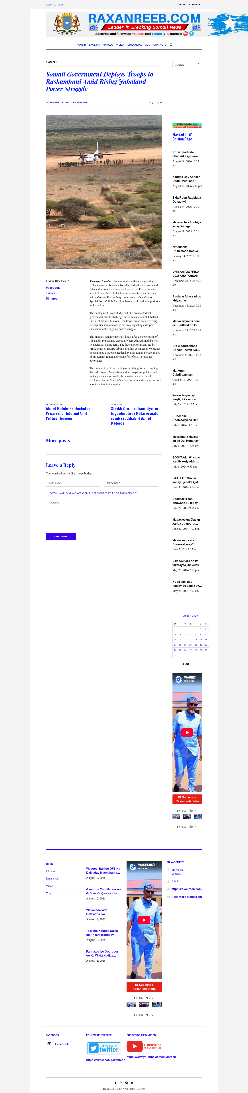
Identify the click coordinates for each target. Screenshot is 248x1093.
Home (49, 863)
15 (201, 640)
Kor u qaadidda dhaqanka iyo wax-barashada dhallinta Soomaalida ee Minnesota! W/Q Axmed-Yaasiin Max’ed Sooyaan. (186, 154)
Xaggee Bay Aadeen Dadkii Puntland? (186, 178)
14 (196, 640)
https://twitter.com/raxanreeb (105, 1060)
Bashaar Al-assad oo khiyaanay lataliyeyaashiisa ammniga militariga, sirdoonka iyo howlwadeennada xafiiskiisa (186, 299)
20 (190, 645)
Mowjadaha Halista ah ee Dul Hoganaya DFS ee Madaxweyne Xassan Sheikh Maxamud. (186, 439)
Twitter (50, 293)
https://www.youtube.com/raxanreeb (151, 1056)
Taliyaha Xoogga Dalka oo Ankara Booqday (102, 932)
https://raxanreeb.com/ (186, 889)
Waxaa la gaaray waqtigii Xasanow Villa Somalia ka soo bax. (186, 397)
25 (180, 650)
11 (180, 640)
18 (180, 645)
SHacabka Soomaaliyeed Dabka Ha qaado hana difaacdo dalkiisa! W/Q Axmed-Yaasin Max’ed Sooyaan (187, 418)
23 (206, 645)
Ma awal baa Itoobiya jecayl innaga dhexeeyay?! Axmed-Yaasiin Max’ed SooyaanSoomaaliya (187, 224)
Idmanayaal (52, 878)
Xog (48, 893)
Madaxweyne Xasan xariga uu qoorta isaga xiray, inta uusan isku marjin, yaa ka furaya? (186, 522)
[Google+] (121, 1083)
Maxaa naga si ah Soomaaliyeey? (184, 542)
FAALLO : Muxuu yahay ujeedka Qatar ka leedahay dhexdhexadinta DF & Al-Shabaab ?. (186, 480)
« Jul (185, 663)
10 (175, 640)
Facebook (53, 287)
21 (196, 645)
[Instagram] (126, 1083)
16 (206, 640)
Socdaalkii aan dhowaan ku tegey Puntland (185, 501)
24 (175, 650)
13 (190, 640)
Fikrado (50, 871)
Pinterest (52, 298)
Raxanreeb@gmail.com (187, 896)
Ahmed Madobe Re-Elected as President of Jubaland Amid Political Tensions (68, 413)
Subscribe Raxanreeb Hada (187, 799)
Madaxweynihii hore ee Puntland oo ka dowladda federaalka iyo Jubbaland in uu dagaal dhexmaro (186, 323)
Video (49, 886)
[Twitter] (132, 1083)
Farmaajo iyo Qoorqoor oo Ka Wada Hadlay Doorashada (102, 954)
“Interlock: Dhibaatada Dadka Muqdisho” (185, 249)
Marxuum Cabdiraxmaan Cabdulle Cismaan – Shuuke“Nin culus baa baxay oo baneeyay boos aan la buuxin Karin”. (186, 373)
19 (185, 645)
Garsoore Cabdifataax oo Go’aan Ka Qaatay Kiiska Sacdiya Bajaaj (103, 891)
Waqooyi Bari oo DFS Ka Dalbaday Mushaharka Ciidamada (103, 871)
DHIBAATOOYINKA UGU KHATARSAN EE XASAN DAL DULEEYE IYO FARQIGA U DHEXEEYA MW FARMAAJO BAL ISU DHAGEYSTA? (187, 274)
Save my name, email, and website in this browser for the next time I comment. (93, 493)
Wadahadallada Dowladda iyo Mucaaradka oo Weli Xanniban (100, 912)
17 (175, 645)
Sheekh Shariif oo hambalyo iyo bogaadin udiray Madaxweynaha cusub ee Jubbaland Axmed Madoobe (134, 415)
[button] (192, 810)
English (51, 62)
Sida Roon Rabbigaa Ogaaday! (186, 199)
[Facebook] (115, 1083)
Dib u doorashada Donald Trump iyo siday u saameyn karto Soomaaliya (184, 348)
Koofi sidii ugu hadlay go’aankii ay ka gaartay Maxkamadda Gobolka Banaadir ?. (186, 584)
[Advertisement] (185, 99)
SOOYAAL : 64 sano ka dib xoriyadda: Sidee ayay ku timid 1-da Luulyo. (186, 460)
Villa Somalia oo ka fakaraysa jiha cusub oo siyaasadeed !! (186, 563)
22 (201, 645)
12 (185, 640)
